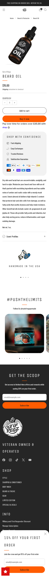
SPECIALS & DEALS (9, 504)
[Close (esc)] (45, 534)
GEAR (4, 495)
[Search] (45, 9)
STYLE (4, 477)
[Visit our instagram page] (10, 460)
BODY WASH (6, 486)
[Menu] (3, 9)
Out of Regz (6, 71)
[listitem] (24, 3)
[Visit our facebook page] (4, 460)
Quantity (6, 98)
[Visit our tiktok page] (17, 460)
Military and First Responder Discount (16, 521)
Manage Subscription (10, 525)
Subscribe (24, 569)
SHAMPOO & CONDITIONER (12, 482)
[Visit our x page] (23, 460)
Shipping (5, 89)
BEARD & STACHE (8, 491)
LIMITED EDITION (8, 500)
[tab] (20, 277)
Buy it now (24, 118)
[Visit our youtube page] (30, 460)
